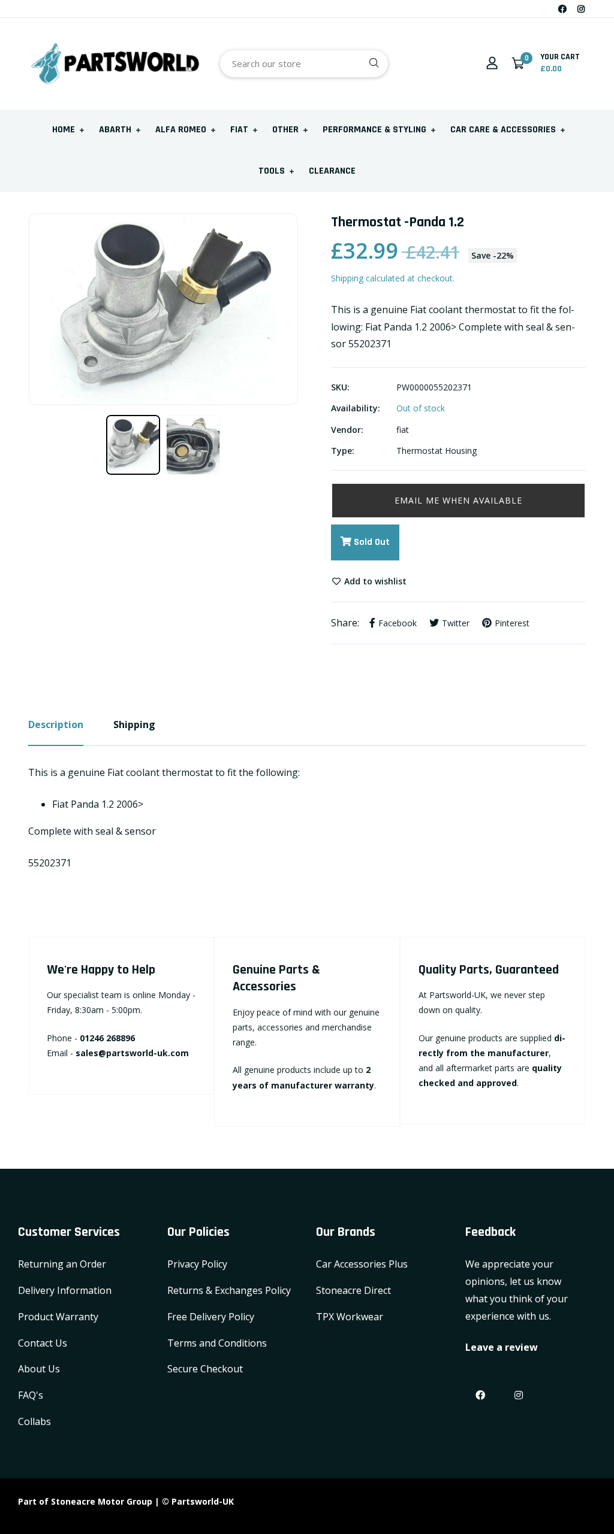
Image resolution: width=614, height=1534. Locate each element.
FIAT (239, 129)
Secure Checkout (205, 1368)
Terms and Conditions (217, 1343)
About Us (39, 1368)
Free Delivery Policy (210, 1316)
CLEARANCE (332, 171)
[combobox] (304, 63)
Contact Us (42, 1343)
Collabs (34, 1421)
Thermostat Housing (436, 450)
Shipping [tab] (134, 724)
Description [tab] (55, 724)
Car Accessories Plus (362, 1264)
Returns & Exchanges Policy (229, 1290)
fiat (402, 429)
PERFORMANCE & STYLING (374, 129)
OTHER (285, 129)
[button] (458, 501)
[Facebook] (562, 8)
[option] (163, 309)
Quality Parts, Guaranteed (489, 970)
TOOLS (271, 171)
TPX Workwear (349, 1316)
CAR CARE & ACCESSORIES (503, 129)
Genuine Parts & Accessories (276, 979)
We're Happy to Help (101, 970)
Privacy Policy (197, 1264)
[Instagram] (581, 8)
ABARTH (115, 129)
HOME (63, 129)
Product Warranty (58, 1316)
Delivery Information (65, 1290)
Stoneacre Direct (353, 1290)
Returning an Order (62, 1264)
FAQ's (30, 1395)
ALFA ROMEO (180, 129)
